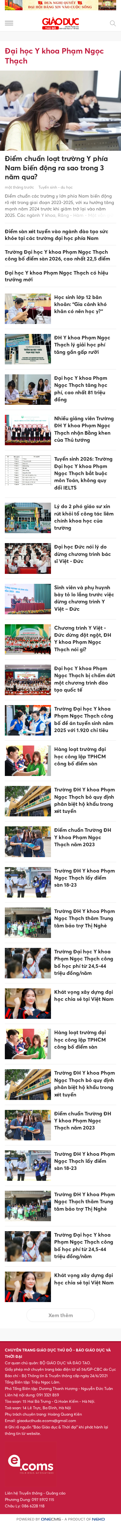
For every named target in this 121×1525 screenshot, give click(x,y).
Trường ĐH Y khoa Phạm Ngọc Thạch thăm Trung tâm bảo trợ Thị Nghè (84, 918)
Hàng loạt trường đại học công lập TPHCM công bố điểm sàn (80, 756)
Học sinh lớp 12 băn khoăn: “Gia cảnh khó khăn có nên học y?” (80, 304)
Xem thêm (60, 1315)
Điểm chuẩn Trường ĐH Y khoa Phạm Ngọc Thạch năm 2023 (82, 837)
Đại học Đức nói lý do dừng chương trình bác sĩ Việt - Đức (82, 553)
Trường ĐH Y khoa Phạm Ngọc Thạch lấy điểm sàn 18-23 (84, 877)
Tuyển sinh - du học (55, 187)
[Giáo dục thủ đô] (60, 22)
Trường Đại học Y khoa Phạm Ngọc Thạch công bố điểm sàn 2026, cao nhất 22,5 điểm (57, 255)
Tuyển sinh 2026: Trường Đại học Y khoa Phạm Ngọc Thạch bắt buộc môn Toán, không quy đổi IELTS (83, 473)
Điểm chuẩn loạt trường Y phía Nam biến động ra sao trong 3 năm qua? (56, 167)
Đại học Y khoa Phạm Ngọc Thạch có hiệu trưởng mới (56, 276)
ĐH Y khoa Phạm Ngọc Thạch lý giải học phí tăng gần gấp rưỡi (82, 344)
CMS (51, 1519)
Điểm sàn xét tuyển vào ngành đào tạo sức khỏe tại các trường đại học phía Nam (56, 234)
